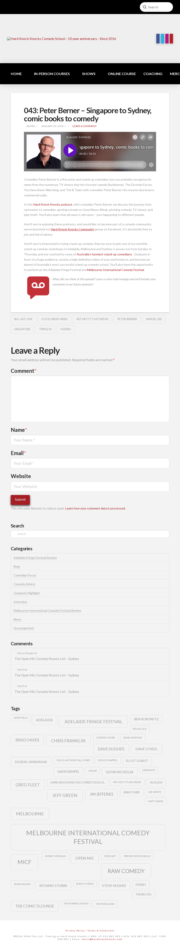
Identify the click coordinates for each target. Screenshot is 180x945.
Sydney (140, 884)
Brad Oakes (27, 740)
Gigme (92, 770)
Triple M (45, 329)
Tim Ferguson (105, 904)
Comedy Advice (24, 584)
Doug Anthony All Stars (73, 760)
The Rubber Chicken (76, 903)
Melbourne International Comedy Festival (115, 270)
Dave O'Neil (146, 749)
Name (19, 430)
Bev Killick (139, 728)
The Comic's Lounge (34, 906)
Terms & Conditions (101, 930)
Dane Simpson (132, 737)
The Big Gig (143, 894)
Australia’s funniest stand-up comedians (104, 254)
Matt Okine (155, 801)
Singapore (22, 329)
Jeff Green (64, 795)
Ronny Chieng (85, 883)
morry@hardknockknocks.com (102, 939)
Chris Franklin (68, 740)
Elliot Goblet (137, 760)
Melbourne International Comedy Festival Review (47, 610)
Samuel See (154, 319)
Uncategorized (24, 628)
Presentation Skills (137, 856)
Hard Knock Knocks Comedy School (77, 782)
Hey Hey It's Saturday (92, 319)
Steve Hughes (114, 886)
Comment (23, 371)
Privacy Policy (75, 930)
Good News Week (54, 319)
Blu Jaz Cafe (23, 319)
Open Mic (84, 858)
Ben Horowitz (146, 719)
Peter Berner (127, 319)
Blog (17, 566)
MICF (24, 862)
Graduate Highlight (27, 593)
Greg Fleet (28, 784)
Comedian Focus (25, 575)
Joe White (154, 792)
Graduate (148, 770)
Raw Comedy (126, 871)
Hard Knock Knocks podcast (52, 204)
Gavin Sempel (68, 771)
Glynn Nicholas (119, 772)
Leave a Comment (84, 126)
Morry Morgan (55, 856)
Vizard (65, 329)
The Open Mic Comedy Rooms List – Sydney (46, 659)
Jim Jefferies (101, 794)
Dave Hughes (111, 749)
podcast (110, 856)
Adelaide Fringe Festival (93, 721)
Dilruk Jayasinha (31, 762)
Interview (20, 602)
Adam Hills (21, 717)
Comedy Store (105, 737)
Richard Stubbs (53, 886)
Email (18, 453)
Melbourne (30, 813)
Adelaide (44, 720)
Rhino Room (22, 884)
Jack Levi (156, 782)
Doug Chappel (107, 760)
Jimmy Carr (131, 792)
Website (21, 476)
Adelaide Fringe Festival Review (35, 557)
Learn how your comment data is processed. (95, 508)
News (18, 619)
